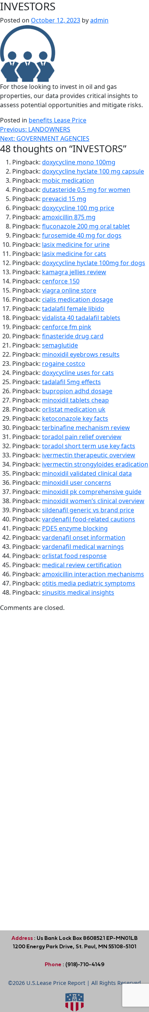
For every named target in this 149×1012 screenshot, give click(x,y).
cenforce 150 (60, 281)
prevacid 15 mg (64, 199)
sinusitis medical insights (78, 592)
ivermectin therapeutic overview (88, 455)
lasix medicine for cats (74, 253)
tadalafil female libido (73, 308)
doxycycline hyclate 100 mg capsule (93, 171)
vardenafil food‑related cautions (88, 519)
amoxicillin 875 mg (69, 217)
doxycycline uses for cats (78, 372)
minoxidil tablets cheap (75, 400)
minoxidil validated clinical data (87, 473)
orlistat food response (74, 556)
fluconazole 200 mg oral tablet (86, 226)
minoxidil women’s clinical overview (93, 501)
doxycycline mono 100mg (78, 162)
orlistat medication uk (73, 409)
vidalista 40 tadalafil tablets (81, 318)
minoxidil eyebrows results (81, 354)
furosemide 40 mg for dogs (81, 235)
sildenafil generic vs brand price (88, 510)
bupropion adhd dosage (77, 391)
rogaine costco (63, 363)
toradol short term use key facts (88, 446)
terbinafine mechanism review (86, 427)
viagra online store (69, 290)
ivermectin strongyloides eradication (95, 464)
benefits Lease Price (57, 120)
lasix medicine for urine (76, 244)
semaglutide (60, 345)
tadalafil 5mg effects (71, 382)
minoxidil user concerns (76, 482)
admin (99, 20)
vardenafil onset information (83, 537)
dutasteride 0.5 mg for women (86, 189)
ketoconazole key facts (75, 418)
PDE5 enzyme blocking (75, 528)
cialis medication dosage (77, 299)
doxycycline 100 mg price (78, 208)
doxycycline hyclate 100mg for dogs (93, 263)
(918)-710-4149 (84, 964)
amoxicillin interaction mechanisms (93, 574)
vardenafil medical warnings (83, 546)
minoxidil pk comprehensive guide (91, 491)
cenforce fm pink (66, 327)
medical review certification (81, 565)
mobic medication (68, 180)
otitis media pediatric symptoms (88, 583)
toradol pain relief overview (81, 437)
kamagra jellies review (74, 272)
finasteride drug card (73, 336)
